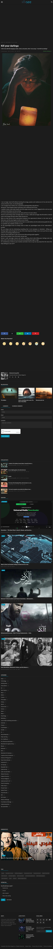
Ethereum (3, 748)
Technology (3, 681)
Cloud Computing (5, 783)
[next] (50, 834)
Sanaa (3, 873)
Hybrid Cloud (4, 790)
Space (2, 711)
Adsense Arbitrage (5, 799)
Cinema (2, 697)
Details (9, 476)
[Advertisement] (26, 9)
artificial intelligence (18, 873)
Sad (36, 347)
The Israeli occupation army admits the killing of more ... (19, 489)
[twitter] (40, 920)
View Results (9, 899)
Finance (2, 725)
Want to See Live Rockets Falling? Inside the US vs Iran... (15, 564)
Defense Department (22, 878)
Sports (2, 704)
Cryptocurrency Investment (7, 755)
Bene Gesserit (4, 875)
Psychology (3, 715)
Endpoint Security (5, 776)
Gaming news (4, 683)
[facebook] (37, 920)
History (2, 702)
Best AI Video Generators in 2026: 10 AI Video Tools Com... (30, 929)
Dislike (10, 347)
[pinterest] (40, 922)
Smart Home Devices (5, 760)
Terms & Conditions (47, 946)
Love (17, 347)
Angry (30, 347)
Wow (43, 347)
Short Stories (8, 42)
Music (2, 692)
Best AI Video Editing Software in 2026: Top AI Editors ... (30, 921)
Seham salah (10, 491)
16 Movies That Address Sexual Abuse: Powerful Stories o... (20, 463)
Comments (5, 406)
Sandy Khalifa (10, 484)
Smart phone (4, 685)
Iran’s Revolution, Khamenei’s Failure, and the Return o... (15, 667)
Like (4, 347)
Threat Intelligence (5, 778)
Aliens (2, 713)
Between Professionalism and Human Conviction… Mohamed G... (17, 598)
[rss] (43, 922)
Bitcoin (2, 746)
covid (10, 878)
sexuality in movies (9, 873)
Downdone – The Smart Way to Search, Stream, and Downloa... (16, 530)
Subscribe (49, 931)
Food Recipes (4, 727)
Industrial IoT (4, 762)
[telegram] (37, 922)
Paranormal (3, 706)
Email (2, 415)
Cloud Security (4, 792)
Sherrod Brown (4, 878)
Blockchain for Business (6, 753)
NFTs (2, 750)
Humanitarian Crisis (28, 873)
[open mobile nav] (1, 2)
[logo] (26, 2)
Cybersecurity (4, 769)
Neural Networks (4, 734)
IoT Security (3, 764)
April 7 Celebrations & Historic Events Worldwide (14, 858)
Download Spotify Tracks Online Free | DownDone (30, 936)
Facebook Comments (17, 406)
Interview (3, 722)
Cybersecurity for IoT (5, 781)
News (2, 678)
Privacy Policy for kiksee (37, 946)
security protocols (37, 873)
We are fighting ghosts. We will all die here (17, 469)
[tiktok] (46, 920)
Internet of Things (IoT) (6, 757)
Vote (3, 899)
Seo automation (4, 806)
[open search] (51, 2)
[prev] (46, 834)
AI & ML (2, 729)
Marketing (3, 718)
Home (2, 42)
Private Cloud (4, 788)
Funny (23, 347)
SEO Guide (3, 797)
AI (1, 732)
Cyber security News (5, 771)
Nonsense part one (40, 400)
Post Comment (5, 436)
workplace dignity (12, 875)
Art (4, 42)
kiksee (2, 566)
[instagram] (43, 920)
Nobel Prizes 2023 (45, 873)
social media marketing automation (9, 720)
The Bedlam (3, 400)
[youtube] (49, 920)
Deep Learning (4, 736)
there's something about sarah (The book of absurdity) (26, 401)
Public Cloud (4, 785)
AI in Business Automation (7, 741)
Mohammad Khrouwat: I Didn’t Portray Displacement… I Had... (16, 633)
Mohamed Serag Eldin (14, 373)
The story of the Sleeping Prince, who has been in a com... (20, 482)
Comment (3, 420)
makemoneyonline (5, 804)
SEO (2, 795)
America (14, 878)
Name (2, 409)
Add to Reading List (47, 51)
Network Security (5, 774)
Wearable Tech (4, 767)
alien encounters (20, 875)
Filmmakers (3, 699)
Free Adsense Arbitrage (6, 802)
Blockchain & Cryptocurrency (7, 743)
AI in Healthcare (4, 739)
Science (2, 709)
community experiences (30, 875)
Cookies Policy (28, 946)
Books (2, 695)
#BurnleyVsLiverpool (41, 875)
